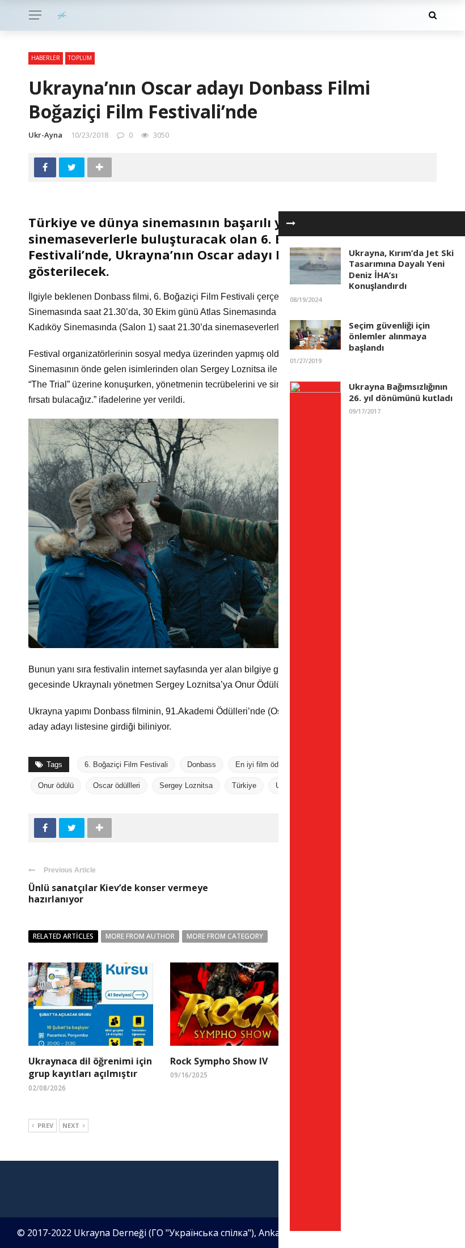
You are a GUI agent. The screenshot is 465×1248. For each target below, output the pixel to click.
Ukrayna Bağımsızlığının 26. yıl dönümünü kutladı (401, 392)
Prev (45, 1125)
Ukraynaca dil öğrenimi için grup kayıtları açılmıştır (90, 1067)
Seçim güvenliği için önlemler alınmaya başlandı (389, 336)
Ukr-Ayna (45, 135)
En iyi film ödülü (261, 764)
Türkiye (244, 785)
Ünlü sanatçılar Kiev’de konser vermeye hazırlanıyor (118, 893)
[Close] (290, 223)
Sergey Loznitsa (186, 785)
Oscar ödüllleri (116, 785)
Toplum (80, 58)
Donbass (201, 764)
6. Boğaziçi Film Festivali (126, 764)
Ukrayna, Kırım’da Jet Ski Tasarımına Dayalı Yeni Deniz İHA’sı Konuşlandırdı (401, 269)
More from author (140, 936)
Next (70, 1125)
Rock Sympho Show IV (219, 1061)
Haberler (45, 58)
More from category (225, 936)
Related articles (63, 936)
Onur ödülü (56, 785)
